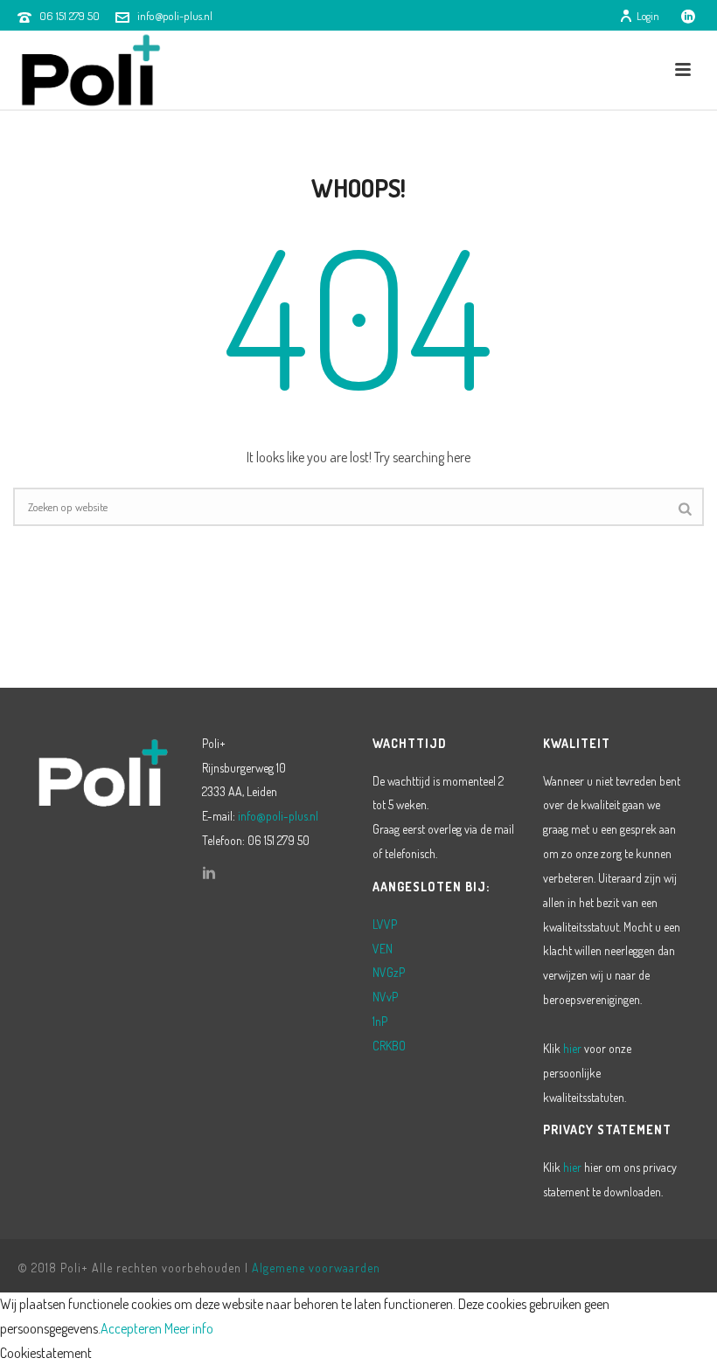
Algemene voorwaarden (316, 1267)
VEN (382, 948)
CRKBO (389, 1045)
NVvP (385, 996)
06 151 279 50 (69, 16)
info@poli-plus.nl (174, 16)
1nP (379, 1021)
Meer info (188, 1328)
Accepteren (131, 1328)
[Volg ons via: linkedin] (209, 874)
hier (572, 1048)
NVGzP (388, 972)
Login (648, 16)
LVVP (384, 924)
